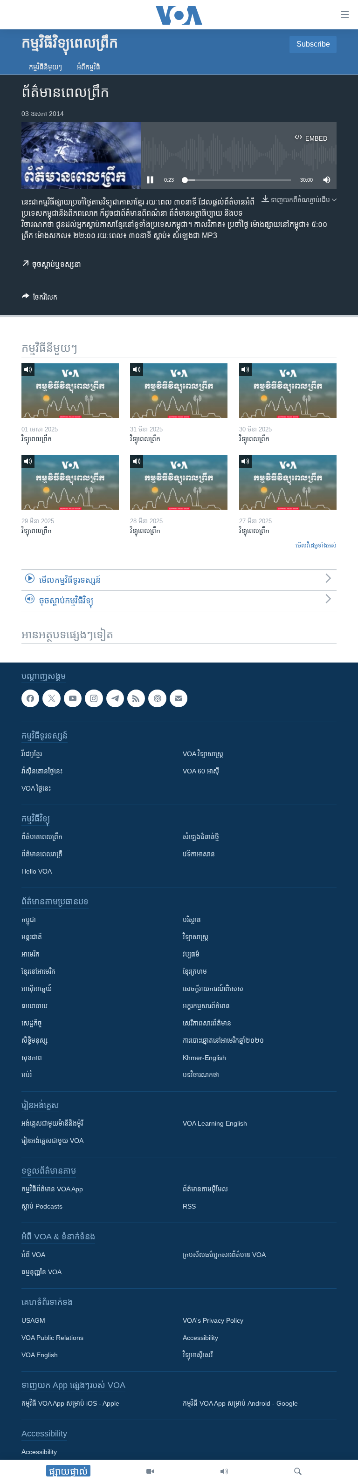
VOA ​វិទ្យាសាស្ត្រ (203, 754)
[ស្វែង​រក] (298, 1471)
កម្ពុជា (28, 919)
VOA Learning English (215, 1123)
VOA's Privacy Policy (213, 1320)
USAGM (33, 1320)
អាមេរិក (30, 954)
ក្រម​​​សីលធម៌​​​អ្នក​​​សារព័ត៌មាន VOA (224, 1254)
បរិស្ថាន (192, 919)
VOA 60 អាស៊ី (201, 771)
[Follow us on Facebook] (30, 698)
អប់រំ (26, 1075)
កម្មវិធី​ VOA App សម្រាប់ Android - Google (240, 1403)
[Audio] (224, 1471)
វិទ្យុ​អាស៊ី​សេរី (198, 1355)
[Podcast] (157, 698)
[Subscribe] (178, 698)
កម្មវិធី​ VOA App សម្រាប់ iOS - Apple (70, 1403)
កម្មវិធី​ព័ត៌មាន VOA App (52, 1189)
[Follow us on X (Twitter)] (51, 698)
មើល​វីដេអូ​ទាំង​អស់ (316, 545)
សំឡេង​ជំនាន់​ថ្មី (201, 837)
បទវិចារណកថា (201, 1075)
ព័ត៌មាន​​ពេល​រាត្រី (41, 854)
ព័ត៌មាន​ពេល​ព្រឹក (41, 837)
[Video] (150, 1471)
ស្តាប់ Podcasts (41, 1206)
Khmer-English (204, 1057)
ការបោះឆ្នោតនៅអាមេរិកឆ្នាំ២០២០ (223, 1040)
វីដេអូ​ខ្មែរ (31, 754)
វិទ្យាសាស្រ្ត (195, 937)
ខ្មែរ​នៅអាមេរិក (38, 971)
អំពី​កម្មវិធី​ (88, 67)
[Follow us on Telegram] (115, 698)
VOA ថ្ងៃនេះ (36, 788)
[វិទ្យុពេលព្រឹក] (70, 390)
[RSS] (136, 698)
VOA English (39, 1355)
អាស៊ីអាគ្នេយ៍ (36, 988)
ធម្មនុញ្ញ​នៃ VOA (41, 1272)
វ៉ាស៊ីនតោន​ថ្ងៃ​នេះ (41, 771)
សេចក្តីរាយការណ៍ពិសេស (213, 988)
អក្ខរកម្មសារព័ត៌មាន (206, 1006)
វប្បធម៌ (191, 954)
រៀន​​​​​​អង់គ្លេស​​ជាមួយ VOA (52, 1140)
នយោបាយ (34, 1006)
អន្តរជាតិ (31, 937)
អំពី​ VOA (33, 1254)
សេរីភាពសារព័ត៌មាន (207, 1023)
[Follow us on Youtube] (73, 698)
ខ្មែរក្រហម (195, 971)
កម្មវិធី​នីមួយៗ (45, 67)
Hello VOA (36, 871)
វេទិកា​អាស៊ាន (199, 854)
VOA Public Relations (52, 1337)
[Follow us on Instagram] (94, 698)
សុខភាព (31, 1057)
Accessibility (200, 1337)
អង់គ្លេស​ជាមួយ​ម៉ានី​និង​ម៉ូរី (52, 1123)
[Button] (39, 299)
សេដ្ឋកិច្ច (31, 1023)
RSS (189, 1206)
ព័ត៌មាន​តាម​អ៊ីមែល (205, 1189)
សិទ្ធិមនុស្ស (34, 1040)
